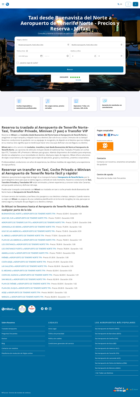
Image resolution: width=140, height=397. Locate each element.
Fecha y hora (21, 51)
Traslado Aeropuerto (9, 329)
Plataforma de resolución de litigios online (17, 353)
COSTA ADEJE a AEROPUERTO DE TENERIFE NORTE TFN (24, 262)
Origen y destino (22, 40)
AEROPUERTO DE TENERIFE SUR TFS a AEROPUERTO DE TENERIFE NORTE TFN (33, 222)
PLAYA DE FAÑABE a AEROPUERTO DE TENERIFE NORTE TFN (26, 284)
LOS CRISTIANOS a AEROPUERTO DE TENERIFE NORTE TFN (25, 244)
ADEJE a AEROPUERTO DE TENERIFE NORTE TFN (21, 292)
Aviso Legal (52, 329)
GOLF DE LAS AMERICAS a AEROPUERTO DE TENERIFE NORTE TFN (28, 231)
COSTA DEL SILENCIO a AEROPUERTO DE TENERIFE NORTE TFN (27, 275)
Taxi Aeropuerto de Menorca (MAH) (107, 368)
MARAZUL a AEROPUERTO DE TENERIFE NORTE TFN (22, 297)
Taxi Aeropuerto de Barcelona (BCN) (108, 334)
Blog (3, 343)
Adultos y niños (76, 51)
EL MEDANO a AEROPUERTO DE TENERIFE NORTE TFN (23, 270)
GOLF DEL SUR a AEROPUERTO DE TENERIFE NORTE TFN (24, 218)
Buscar (70, 69)
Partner (4, 338)
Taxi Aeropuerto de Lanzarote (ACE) (108, 358)
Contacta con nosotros (10, 348)
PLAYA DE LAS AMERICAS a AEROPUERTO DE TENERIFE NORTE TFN (28, 240)
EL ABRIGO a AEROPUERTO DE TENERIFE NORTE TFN (23, 235)
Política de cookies (55, 338)
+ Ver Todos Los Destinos (104, 373)
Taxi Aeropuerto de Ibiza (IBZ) (105, 343)
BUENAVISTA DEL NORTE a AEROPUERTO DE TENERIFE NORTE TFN (28, 214)
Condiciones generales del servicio (61, 343)
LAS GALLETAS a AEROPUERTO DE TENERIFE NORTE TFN (24, 266)
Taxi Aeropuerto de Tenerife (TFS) (107, 353)
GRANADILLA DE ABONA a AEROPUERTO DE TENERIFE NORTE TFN (28, 227)
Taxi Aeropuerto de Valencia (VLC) (107, 348)
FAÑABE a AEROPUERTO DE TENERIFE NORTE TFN (22, 257)
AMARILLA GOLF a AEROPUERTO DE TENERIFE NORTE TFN (25, 253)
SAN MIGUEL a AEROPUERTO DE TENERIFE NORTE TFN (24, 279)
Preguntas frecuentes (9, 334)
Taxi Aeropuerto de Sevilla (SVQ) (106, 338)
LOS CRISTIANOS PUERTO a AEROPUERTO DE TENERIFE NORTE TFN (29, 249)
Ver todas (78, 80)
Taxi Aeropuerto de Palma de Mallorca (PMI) (111, 363)
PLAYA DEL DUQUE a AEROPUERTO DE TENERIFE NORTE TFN (26, 288)
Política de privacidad (56, 334)
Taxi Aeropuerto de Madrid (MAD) (107, 329)
